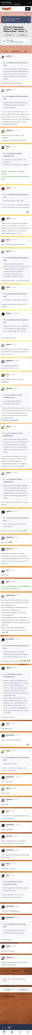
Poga (7, 723)
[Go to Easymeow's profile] (3, 800)
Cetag (8, 240)
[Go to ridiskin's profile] (3, 427)
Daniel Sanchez (10, 595)
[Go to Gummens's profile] (3, 836)
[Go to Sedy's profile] (3, 570)
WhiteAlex (9, 388)
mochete (8, 56)
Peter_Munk (9, 40)
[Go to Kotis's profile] (3, 375)
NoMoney (9, 511)
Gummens (9, 836)
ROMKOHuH (9, 360)
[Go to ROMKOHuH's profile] (3, 361)
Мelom (8, 863)
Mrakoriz (8, 313)
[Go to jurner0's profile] (3, 188)
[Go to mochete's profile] (3, 56)
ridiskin (8, 426)
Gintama (8, 89)
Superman (9, 548)
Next (25, 51)
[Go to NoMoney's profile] (3, 512)
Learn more (3, 3)
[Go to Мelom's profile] (3, 864)
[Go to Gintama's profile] (3, 90)
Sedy (7, 570)
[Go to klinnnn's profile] (3, 789)
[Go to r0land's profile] (3, 147)
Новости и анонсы (17, 42)
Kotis (7, 374)
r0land (8, 147)
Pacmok (8, 946)
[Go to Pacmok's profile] (3, 946)
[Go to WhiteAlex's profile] (3, 389)
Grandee (8, 667)
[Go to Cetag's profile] (3, 240)
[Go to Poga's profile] (3, 724)
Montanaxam (10, 639)
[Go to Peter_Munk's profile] (4, 41)
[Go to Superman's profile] (3, 549)
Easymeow (9, 799)
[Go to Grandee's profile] (3, 668)
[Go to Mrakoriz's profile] (3, 314)
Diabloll (8, 218)
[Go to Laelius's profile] (3, 287)
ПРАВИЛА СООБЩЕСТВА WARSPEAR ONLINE (11, 19)
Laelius (8, 287)
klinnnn (8, 788)
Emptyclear (9, 130)
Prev (6, 51)
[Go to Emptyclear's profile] (3, 131)
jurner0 (8, 188)
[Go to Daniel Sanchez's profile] (3, 595)
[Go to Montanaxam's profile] (3, 639)
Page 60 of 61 (15, 51)
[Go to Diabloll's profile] (3, 219)
